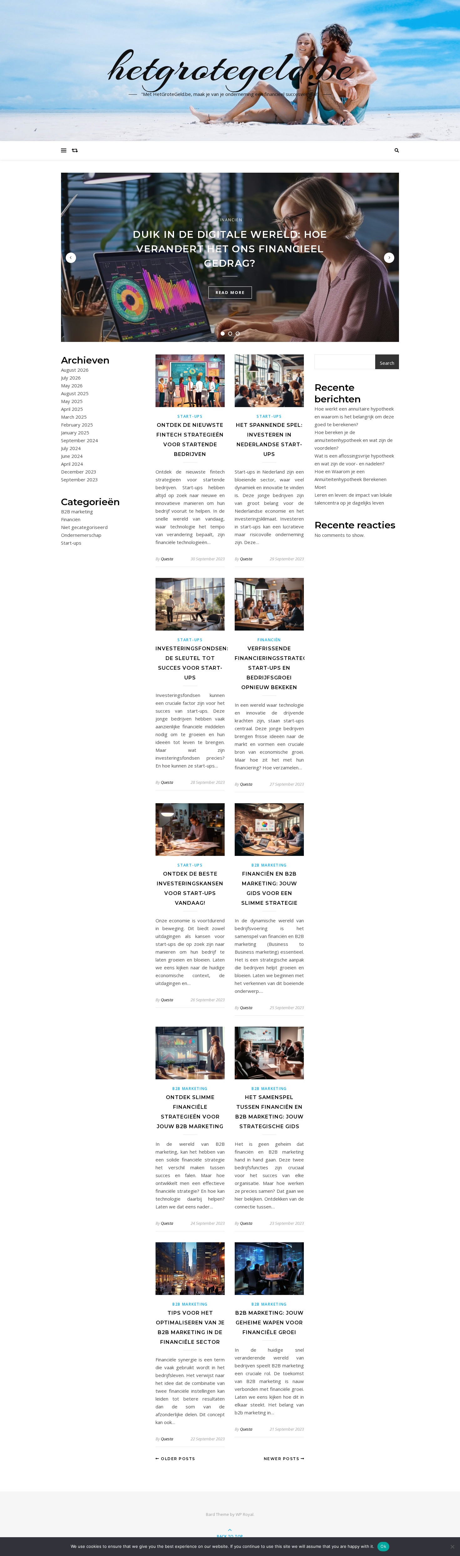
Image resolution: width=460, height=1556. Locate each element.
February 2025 (77, 425)
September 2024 (79, 440)
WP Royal (244, 1514)
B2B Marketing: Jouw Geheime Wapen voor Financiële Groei (269, 1322)
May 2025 (72, 401)
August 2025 (75, 393)
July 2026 (71, 378)
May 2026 (72, 385)
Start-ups (71, 543)
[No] (452, 1546)
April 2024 (72, 464)
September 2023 (79, 479)
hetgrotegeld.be (230, 66)
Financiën (230, 220)
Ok (383, 1546)
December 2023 (78, 472)
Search (387, 363)
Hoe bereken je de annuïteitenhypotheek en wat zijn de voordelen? (353, 440)
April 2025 (72, 409)
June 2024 (72, 456)
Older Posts (177, 1458)
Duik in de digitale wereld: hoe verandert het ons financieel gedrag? (230, 248)
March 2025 (74, 417)
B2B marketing (77, 511)
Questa (167, 559)
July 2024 (71, 448)
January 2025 (75, 432)
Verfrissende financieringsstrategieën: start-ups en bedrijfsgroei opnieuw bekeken (278, 668)
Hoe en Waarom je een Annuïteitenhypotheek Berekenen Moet (350, 479)
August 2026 (75, 370)
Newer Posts (282, 1458)
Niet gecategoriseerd (84, 527)
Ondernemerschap (81, 535)
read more (230, 292)
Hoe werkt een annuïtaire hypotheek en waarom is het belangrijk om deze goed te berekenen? (354, 416)
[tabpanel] (230, 257)
